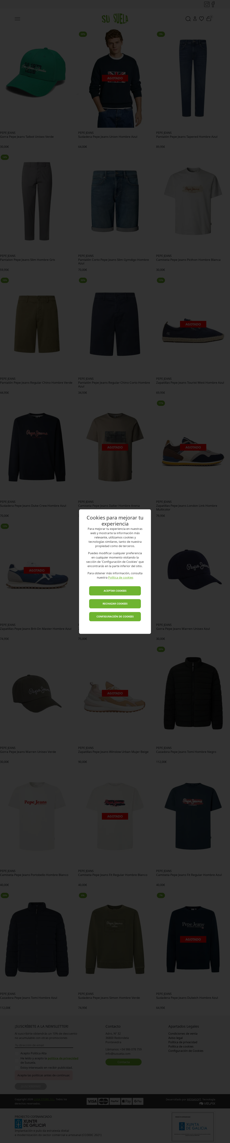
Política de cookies (120, 577)
